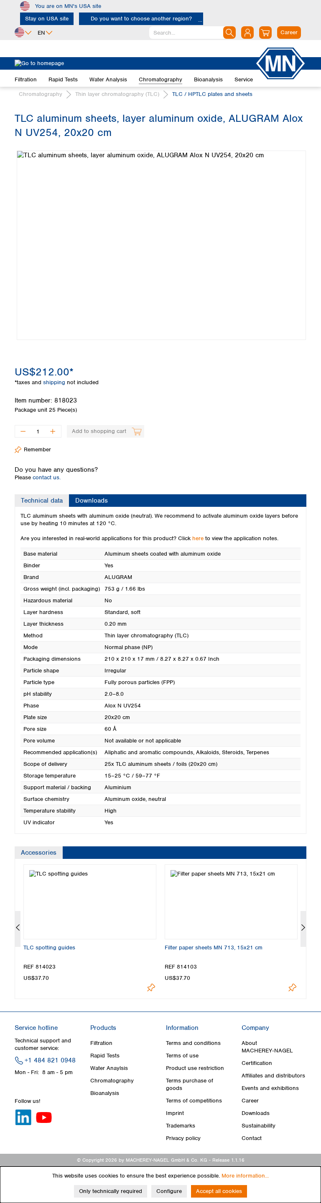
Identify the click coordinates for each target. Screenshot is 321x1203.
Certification (257, 1063)
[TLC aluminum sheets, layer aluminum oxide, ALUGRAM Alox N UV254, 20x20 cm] (161, 245)
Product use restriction (195, 1068)
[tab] (42, 500)
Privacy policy (183, 1138)
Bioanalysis (104, 1093)
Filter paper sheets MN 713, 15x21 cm (213, 947)
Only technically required (110, 1191)
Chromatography (112, 1080)
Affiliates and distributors (273, 1075)
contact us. (47, 477)
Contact (252, 1138)
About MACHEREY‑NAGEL (267, 1046)
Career (250, 1100)
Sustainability (258, 1125)
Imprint (175, 1113)
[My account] (247, 32)
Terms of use (182, 1055)
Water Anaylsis (109, 1068)
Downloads (256, 1113)
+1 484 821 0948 (50, 1060)
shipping (55, 382)
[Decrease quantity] (23, 431)
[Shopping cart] (265, 32)
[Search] (229, 32)
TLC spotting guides (49, 947)
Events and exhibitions (270, 1088)
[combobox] (192, 32)
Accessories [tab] (38, 852)
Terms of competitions (194, 1100)
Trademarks (180, 1125)
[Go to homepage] (135, 63)
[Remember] (151, 987)
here (198, 538)
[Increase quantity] (53, 431)
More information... (245, 1175)
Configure (169, 1191)
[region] (160, 239)
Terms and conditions (193, 1043)
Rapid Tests (105, 1055)
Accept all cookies (219, 1191)
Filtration (101, 1043)
